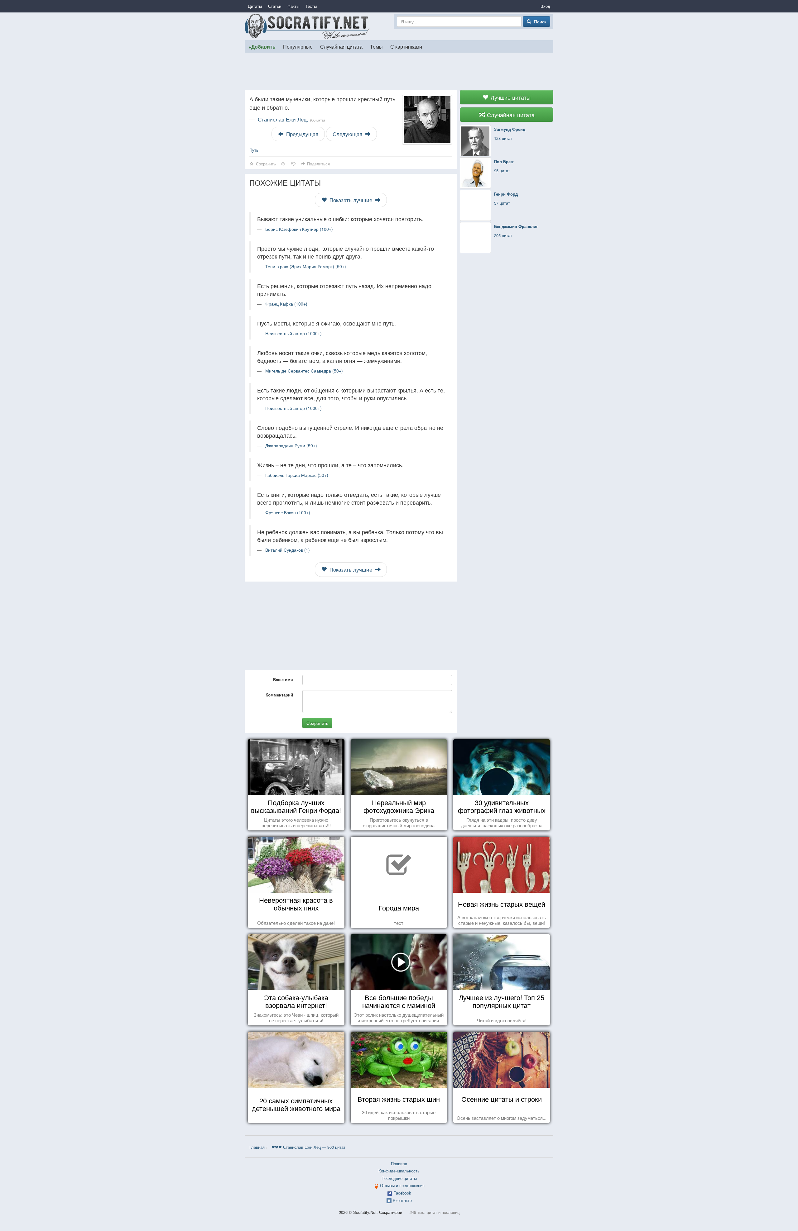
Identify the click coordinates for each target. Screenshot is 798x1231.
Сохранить (317, 723)
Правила (399, 1164)
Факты (293, 6)
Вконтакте (402, 1200)
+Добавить (262, 46)
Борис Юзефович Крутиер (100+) (299, 229)
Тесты (311, 6)
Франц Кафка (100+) (286, 304)
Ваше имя (283, 679)
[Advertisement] (399, 71)
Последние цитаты (399, 1178)
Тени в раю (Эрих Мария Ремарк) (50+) (305, 266)
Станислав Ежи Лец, (291, 119)
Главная (257, 1147)
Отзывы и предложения (402, 1185)
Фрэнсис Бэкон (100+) (287, 512)
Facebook (402, 1193)
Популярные (298, 46)
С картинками (406, 46)
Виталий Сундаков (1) (287, 550)
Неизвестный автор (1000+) (293, 333)
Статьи (274, 6)
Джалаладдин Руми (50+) (291, 445)
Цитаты (255, 6)
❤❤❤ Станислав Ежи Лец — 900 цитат (308, 1147)
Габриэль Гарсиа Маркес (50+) (296, 475)
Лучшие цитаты (510, 97)
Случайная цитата (341, 46)
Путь (253, 150)
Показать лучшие (351, 200)
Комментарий (279, 695)
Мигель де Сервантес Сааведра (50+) (304, 371)
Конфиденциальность (399, 1171)
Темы (376, 46)
